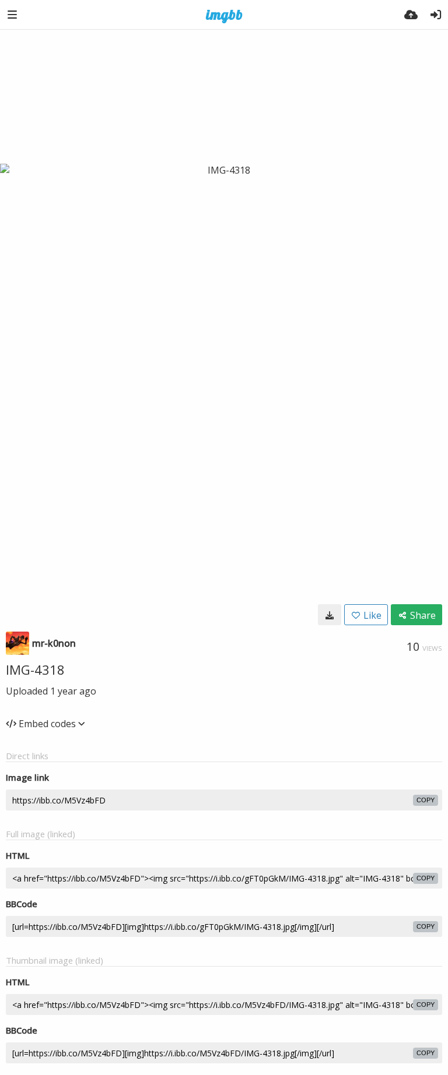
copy (425, 799)
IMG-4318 (35, 669)
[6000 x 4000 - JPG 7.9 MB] (329, 614)
